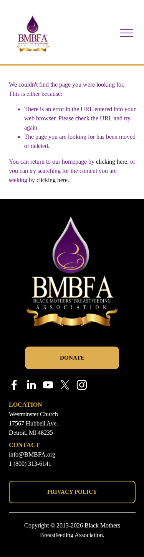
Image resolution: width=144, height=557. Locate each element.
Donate (72, 358)
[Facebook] (14, 385)
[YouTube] (48, 385)
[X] (65, 385)
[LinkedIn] (31, 385)
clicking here (111, 161)
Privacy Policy (72, 492)
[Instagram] (81, 385)
